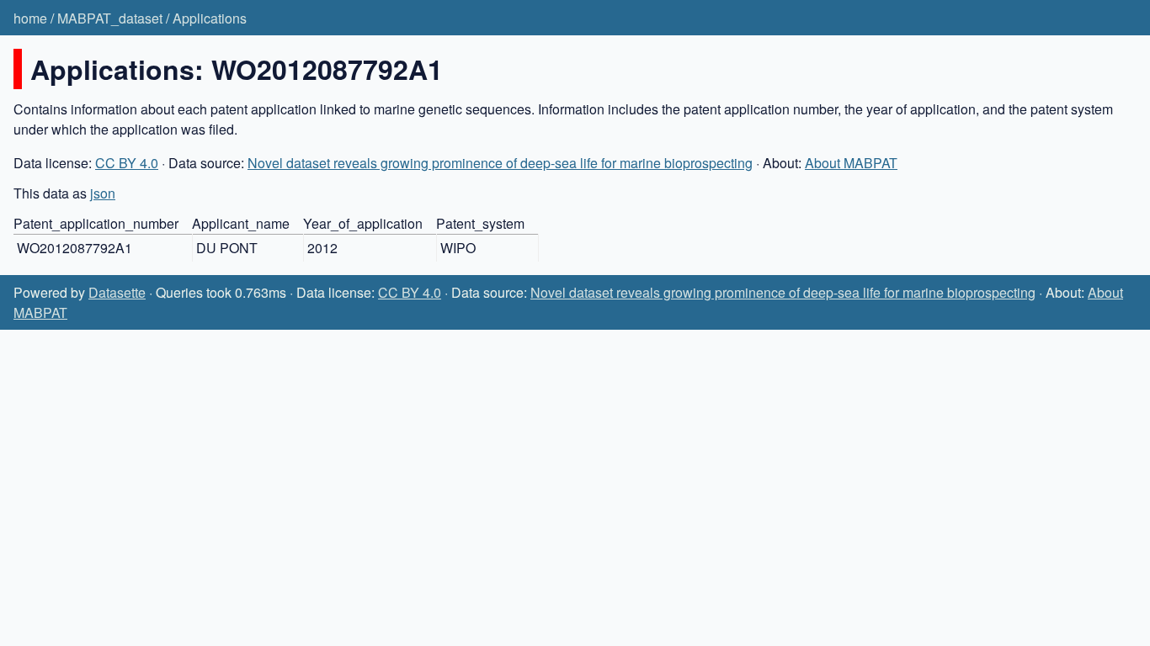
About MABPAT (851, 162)
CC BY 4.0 (126, 162)
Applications (210, 18)
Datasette (117, 292)
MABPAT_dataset (109, 18)
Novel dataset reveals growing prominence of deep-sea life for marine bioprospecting (500, 162)
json (102, 193)
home (30, 18)
